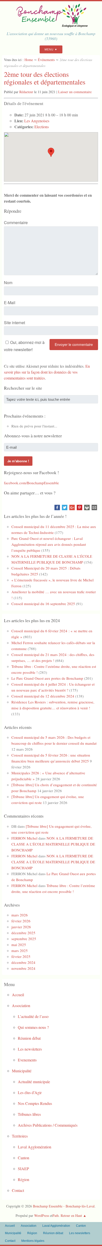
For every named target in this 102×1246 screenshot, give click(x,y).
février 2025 (20, 956)
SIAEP (23, 1168)
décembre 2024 (23, 962)
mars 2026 (19, 914)
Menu (49, 49)
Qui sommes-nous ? (33, 1027)
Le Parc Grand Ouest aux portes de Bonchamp (47, 678)
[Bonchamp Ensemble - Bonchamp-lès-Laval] (51, 25)
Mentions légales (32, 1241)
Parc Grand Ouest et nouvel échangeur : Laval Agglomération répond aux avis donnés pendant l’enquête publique (48, 544)
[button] (51, 152)
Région (23, 1179)
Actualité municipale (34, 1081)
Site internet (14, 322)
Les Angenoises (36, 120)
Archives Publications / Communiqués (47, 1125)
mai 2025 (18, 944)
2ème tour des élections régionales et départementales (44, 77)
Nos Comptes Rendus (35, 1103)
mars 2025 (19, 950)
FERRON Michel (24, 838)
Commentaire (16, 222)
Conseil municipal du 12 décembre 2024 (42, 696)
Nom (8, 282)
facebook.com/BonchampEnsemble (31, 482)
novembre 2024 (23, 968)
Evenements (27, 1059)
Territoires (20, 1136)
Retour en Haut (71, 1215)
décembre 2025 (23, 932)
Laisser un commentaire (75, 91)
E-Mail (9, 302)
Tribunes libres (29, 1114)
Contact (18, 1190)
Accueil (18, 994)
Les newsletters (30, 1049)
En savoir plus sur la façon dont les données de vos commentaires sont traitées (47, 371)
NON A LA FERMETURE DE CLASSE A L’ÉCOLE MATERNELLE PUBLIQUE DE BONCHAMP (53, 844)
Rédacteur (26, 91)
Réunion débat (29, 1038)
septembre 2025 (23, 938)
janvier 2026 (21, 926)
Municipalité (21, 1070)
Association (21, 1005)
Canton (23, 1157)
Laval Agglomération (34, 1146)
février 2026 (20, 920)
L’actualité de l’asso (33, 1016)
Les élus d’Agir (30, 1092)
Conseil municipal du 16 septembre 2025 (43, 603)
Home (29, 59)
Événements (46, 59)
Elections (41, 126)
